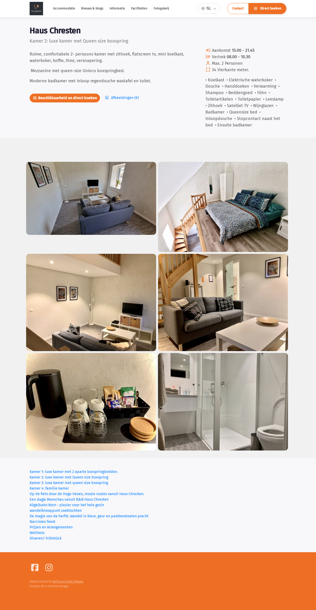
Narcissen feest (42, 521)
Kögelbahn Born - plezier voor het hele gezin (67, 505)
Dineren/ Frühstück (46, 538)
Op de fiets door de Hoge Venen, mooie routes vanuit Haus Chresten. (87, 494)
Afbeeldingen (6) (124, 97)
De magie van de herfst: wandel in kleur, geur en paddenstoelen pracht (89, 516)
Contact (238, 8)
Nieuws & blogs (92, 8)
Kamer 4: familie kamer (49, 488)
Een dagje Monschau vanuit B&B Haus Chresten (69, 499)
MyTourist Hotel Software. (68, 581)
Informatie (117, 8)
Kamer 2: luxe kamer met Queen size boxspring (69, 477)
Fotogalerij (161, 8)
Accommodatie (64, 8)
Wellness (37, 532)
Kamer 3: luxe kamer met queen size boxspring (69, 483)
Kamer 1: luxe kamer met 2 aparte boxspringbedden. (74, 471)
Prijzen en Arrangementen (51, 527)
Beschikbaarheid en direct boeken (67, 98)
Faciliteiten (139, 8)
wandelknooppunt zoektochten (56, 510)
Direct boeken (270, 8)
